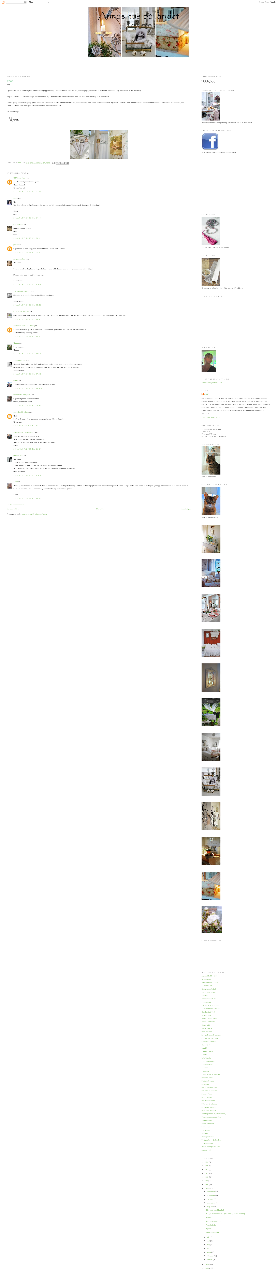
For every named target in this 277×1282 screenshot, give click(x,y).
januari (210, 1259)
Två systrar (206, 1130)
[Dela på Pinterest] (68, 163)
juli (208, 1237)
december (211, 1192)
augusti (210, 1207)
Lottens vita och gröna (211, 1074)
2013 (207, 1173)
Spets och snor (208, 1124)
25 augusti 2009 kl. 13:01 (27, 498)
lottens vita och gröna (22, 395)
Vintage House (208, 1137)
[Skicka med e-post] (57, 163)
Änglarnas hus (19, 259)
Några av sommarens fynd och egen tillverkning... (226, 1214)
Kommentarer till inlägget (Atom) (34, 514)
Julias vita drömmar (209, 1041)
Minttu (15, 380)
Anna (206, 394)
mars (209, 1252)
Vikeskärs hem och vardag (24, 326)
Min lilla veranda (208, 1100)
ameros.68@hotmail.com (212, 383)
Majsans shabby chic (210, 1091)
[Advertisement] (138, 66)
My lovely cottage (209, 1110)
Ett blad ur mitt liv (209, 999)
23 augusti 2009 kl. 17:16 (27, 336)
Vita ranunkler (207, 1143)
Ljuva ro (205, 1068)
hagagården (18, 224)
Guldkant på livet (208, 1012)
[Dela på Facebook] (65, 163)
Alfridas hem (207, 979)
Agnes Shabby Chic (210, 976)
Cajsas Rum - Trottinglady (23, 432)
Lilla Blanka (206, 1058)
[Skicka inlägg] (53, 163)
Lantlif (204, 1048)
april (209, 1248)
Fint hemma (206, 1002)
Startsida (100, 509)
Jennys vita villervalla (210, 1038)
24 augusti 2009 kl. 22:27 (27, 449)
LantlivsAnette (19, 360)
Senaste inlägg (13, 509)
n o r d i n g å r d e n (21, 311)
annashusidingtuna (21, 412)
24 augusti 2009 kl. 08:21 (27, 426)
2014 (207, 1169)
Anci (15, 198)
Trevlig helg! (211, 1225)
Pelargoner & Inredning (211, 1117)
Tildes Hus (206, 1127)
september (211, 1203)
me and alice (18, 455)
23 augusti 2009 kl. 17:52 (27, 354)
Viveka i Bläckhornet (21, 291)
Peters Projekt (207, 1120)
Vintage (205, 1133)
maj (208, 1244)
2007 (207, 1268)
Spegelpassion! (212, 1232)
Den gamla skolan (209, 992)
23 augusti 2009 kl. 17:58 (27, 374)
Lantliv (204, 1055)
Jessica (16, 244)
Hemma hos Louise (209, 1018)
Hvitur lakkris (207, 1028)
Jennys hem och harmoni (211, 1035)
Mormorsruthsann (209, 1107)
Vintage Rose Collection (211, 1140)
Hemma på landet (208, 1022)
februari (210, 1256)
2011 (206, 1181)
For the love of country (211, 1005)
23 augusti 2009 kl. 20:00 (27, 388)
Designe (205, 995)
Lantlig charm (207, 1051)
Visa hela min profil (211, 417)
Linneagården (207, 1064)
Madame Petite (208, 1077)
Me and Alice (207, 1094)
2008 (207, 1264)
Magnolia (205, 1084)
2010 (207, 1184)
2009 (207, 1188)
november (211, 1195)
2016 (207, 1162)
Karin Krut (206, 1045)
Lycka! (209, 1229)
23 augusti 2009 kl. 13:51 (27, 319)
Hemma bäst (206, 1015)
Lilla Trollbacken (208, 1061)
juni (208, 1241)
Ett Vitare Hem (19, 178)
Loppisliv (205, 1071)
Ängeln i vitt (206, 1150)
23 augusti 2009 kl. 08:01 (27, 238)
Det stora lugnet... (213, 1221)
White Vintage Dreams (211, 1146)
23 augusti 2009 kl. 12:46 (27, 305)
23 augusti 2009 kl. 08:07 (27, 252)
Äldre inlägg (186, 509)
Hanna (16, 343)
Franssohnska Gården (211, 1009)
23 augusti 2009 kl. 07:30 (27, 192)
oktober (210, 1199)
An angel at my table (210, 982)
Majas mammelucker (210, 1087)
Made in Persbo (208, 1081)
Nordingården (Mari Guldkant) (214, 1114)
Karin (15, 482)
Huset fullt (206, 1025)
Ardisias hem (207, 986)
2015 (207, 1166)
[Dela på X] (62, 163)
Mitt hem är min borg (210, 1104)
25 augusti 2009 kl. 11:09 (27, 475)
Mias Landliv (207, 1097)
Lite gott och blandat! (215, 1210)
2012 (207, 1177)
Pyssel (209, 1217)
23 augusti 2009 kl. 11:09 (27, 285)
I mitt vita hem (207, 1032)
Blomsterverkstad (209, 989)
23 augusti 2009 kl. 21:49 (27, 405)
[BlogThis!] (59, 163)
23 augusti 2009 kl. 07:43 (27, 218)
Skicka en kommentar (15, 505)
